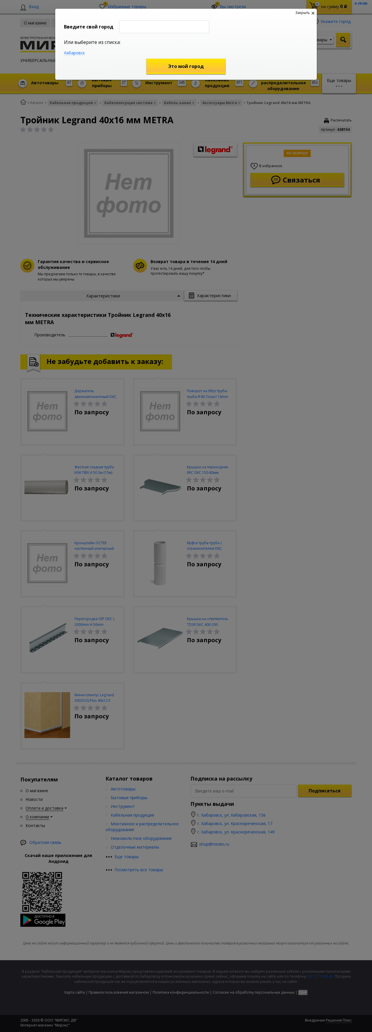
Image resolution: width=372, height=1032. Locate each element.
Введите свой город (88, 27)
